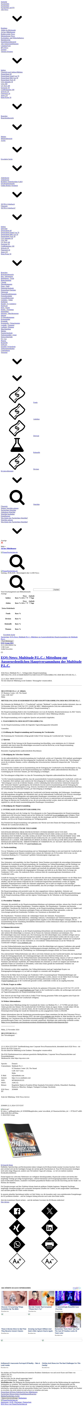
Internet (3, 315)
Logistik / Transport (7, 325)
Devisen (36, 469)
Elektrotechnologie (7, 288)
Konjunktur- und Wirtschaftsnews (12, 38)
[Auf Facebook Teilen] (17, 1219)
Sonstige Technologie (8, 347)
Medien (3, 137)
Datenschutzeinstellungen (10, 1398)
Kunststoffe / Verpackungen (10, 323)
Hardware (4, 306)
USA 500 (4, 84)
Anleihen (36, 419)
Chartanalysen (6, 46)
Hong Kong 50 (6, 97)
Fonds (35, 402)
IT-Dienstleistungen (7, 317)
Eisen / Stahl (5, 286)
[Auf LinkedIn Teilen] (49, 1235)
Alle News (4, 9)
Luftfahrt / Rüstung (7, 327)
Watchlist (36, 504)
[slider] (4, 650)
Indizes (3, 70)
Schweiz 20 (5, 92)
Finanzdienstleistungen (8, 294)
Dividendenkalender (8, 184)
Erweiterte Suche (7, 159)
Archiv (3, 140)
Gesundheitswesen (7, 298)
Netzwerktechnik (7, 337)
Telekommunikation (7, 348)
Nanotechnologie (7, 333)
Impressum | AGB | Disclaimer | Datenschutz (16, 1402)
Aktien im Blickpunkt (8, 30)
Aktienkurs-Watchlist (8, 512)
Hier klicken (5, 1202)
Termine (3, 50)
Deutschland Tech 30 (8, 80)
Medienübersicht (6, 139)
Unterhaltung (5, 350)
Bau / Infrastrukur (7, 276)
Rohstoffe (4, 343)
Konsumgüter (5, 319)
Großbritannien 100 (7, 90)
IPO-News (4, 48)
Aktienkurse (5, 178)
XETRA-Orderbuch (8, 204)
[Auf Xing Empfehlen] (17, 1235)
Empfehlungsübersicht (8, 42)
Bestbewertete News (8, 34)
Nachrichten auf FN (7, 8)
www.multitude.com (60, 815)
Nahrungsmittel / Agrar (9, 335)
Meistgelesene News (8, 36)
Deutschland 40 (6, 74)
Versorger (4, 352)
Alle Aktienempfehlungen (9, 44)
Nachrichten (5, 4)
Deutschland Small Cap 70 (10, 76)
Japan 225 (4, 95)
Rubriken (4, 28)
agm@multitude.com (34, 844)
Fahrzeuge (4, 292)
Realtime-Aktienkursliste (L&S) (12, 182)
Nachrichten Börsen (7, 1394)
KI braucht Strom (7, 1165)
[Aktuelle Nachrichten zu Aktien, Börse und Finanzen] (9, 552)
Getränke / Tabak (7, 300)
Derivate (36, 436)
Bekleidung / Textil (7, 278)
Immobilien (5, 311)
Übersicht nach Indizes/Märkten (12, 72)
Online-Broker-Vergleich (9, 185)
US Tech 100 (5, 86)
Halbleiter (4, 302)
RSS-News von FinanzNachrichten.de (14, 1404)
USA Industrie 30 (7, 82)
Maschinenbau (6, 329)
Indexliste (4, 229)
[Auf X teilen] (49, 1219)
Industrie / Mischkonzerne (10, 313)
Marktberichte (5, 40)
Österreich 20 (5, 93)
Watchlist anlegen (7, 520)
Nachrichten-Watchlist (8, 510)
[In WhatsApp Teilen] (17, 1252)
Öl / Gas (4, 339)
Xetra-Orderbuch (17, 1392)
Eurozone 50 (5, 88)
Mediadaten (23, 1398)
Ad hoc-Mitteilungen (8, 32)
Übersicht (4, 206)
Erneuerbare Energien (8, 290)
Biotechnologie (6, 280)
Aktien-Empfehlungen (22, 1394)
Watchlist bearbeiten (8, 514)
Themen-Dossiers (7, 51)
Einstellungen (5, 516)
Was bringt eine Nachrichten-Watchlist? (14, 518)
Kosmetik (4, 321)
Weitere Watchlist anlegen (9, 508)
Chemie (3, 282)
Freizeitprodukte (6, 296)
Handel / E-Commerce (8, 304)
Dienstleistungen (6, 284)
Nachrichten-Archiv (13, 1396)
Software (4, 345)
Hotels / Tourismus (7, 310)
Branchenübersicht (7, 118)
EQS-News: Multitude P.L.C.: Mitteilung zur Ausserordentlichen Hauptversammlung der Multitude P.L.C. (41, 661)
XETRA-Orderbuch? (8, 208)
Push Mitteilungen (7, 641)
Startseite (4, 2)
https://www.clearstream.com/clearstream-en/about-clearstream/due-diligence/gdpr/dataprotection (34, 1022)
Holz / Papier (5, 308)
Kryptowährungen (7, 471)
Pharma (3, 341)
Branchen (4, 116)
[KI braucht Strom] (21, 1163)
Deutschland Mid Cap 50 (9, 78)
